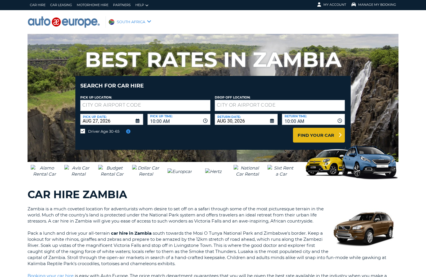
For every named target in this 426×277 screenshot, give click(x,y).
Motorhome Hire (92, 5)
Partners (122, 5)
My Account (334, 5)
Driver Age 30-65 (103, 131)
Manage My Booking (377, 5)
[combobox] (179, 119)
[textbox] (145, 105)
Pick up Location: (96, 97)
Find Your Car (316, 135)
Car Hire (37, 5)
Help (139, 5)
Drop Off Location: (232, 97)
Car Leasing (61, 5)
